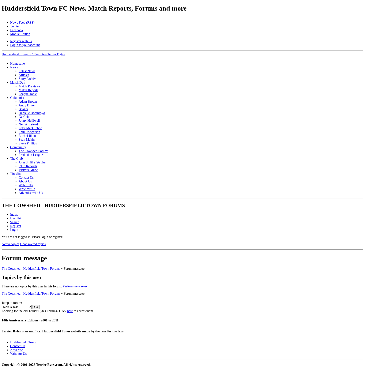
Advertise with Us (31, 193)
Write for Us (27, 189)
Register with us (21, 41)
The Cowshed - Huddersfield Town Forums (31, 268)
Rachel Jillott (27, 135)
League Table (28, 94)
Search (14, 222)
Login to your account (25, 45)
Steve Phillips (28, 143)
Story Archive (28, 78)
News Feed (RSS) (22, 22)
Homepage (17, 63)
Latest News (27, 71)
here (70, 311)
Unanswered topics (33, 244)
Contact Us (26, 177)
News (14, 67)
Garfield (24, 116)
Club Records (28, 166)
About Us (25, 181)
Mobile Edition (20, 34)
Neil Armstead (28, 124)
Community (18, 147)
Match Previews (29, 86)
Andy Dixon (27, 105)
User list (15, 218)
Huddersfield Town (23, 342)
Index (14, 214)
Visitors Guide (28, 170)
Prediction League (31, 154)
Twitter (15, 26)
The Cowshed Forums (33, 151)
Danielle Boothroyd (32, 113)
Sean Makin (27, 139)
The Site (15, 173)
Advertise (16, 350)
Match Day (17, 82)
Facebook (16, 30)
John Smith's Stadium (33, 162)
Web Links (26, 185)
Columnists (17, 97)
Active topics (10, 244)
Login (14, 229)
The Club (16, 158)
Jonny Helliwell (29, 120)
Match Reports (28, 90)
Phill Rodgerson (29, 132)
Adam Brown (28, 101)
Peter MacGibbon (30, 128)
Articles (24, 75)
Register (15, 226)
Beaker (23, 109)
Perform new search (76, 286)
